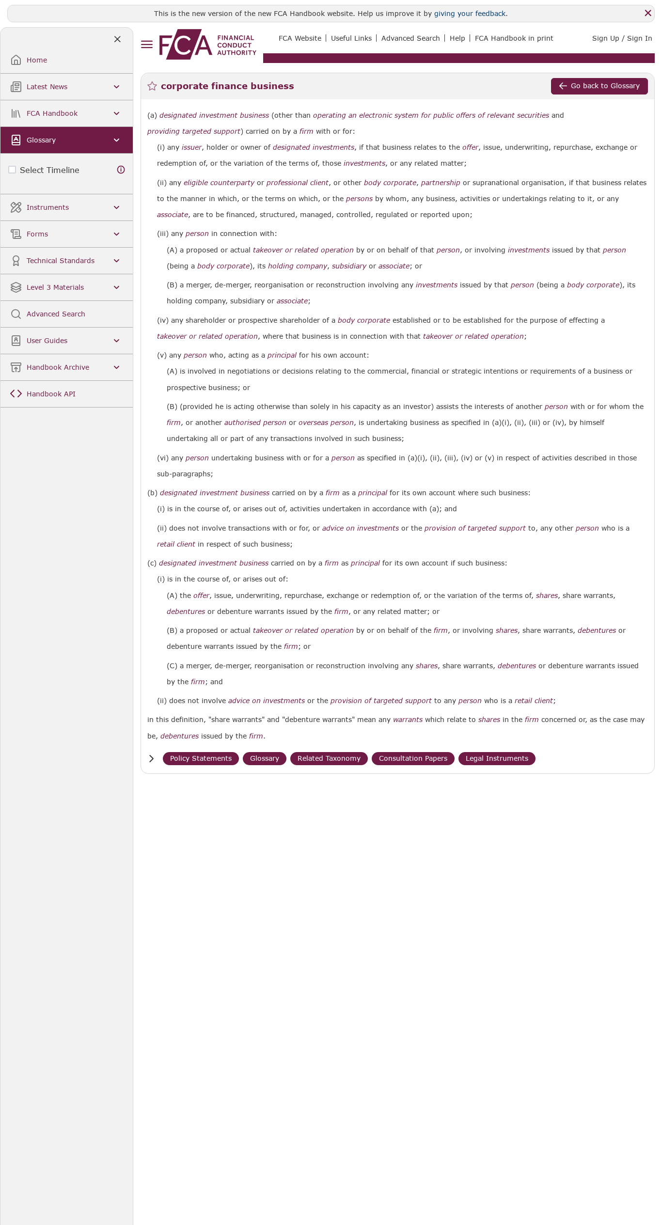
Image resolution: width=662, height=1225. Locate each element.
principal (282, 355)
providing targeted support (193, 131)
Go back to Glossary (605, 85)
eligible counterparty (219, 182)
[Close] (648, 13)
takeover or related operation (303, 250)
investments (364, 163)
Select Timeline (49, 169)
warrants (408, 719)
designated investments (313, 147)
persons (359, 198)
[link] (208, 44)
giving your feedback (469, 13)
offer (470, 147)
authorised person (255, 422)
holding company (297, 266)
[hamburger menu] (147, 45)
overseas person (326, 422)
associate (172, 214)
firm (306, 131)
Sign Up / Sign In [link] (622, 38)
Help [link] (457, 38)
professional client (298, 182)
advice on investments (360, 528)
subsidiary (349, 266)
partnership (440, 182)
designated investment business (214, 115)
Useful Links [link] (351, 38)
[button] (151, 758)
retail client (176, 544)
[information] (121, 170)
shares (547, 595)
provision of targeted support (475, 528)
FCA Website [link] (300, 38)
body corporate (390, 182)
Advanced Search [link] (410, 38)
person (197, 233)
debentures (186, 611)
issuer (192, 147)
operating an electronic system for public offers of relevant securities (431, 115)
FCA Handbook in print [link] (514, 38)
